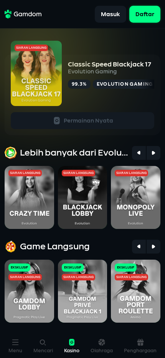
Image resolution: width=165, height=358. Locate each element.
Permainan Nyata (88, 121)
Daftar (144, 14)
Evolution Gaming (92, 71)
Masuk (110, 14)
